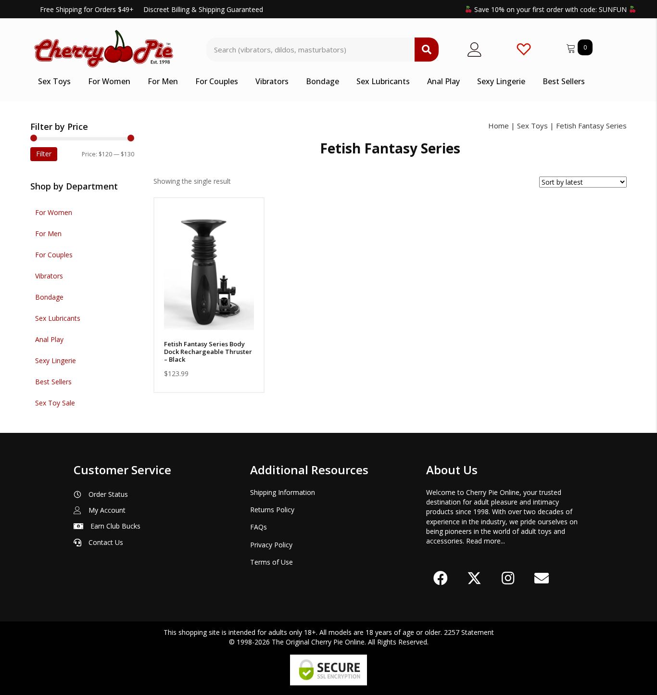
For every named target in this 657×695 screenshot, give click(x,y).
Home (498, 125)
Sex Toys (532, 125)
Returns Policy (272, 509)
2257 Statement (469, 632)
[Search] (427, 50)
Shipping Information (282, 492)
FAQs (258, 526)
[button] (209, 323)
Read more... (485, 540)
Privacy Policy (271, 544)
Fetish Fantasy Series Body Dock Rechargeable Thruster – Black (208, 352)
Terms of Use (271, 562)
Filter (43, 153)
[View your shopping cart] (572, 46)
